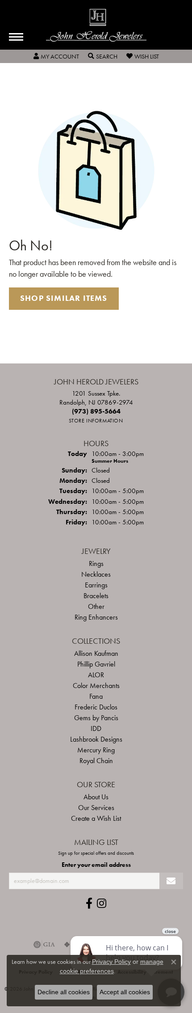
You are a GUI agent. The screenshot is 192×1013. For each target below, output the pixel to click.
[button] (56, 56)
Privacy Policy (111, 961)
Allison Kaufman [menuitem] (96, 653)
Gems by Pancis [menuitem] (96, 717)
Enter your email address (96, 865)
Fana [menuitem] (96, 696)
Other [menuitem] (96, 606)
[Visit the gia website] (44, 944)
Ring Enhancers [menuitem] (96, 617)
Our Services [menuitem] (96, 807)
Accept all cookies (125, 992)
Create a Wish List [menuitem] (96, 818)
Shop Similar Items (64, 298)
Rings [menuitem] (96, 563)
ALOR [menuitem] (96, 675)
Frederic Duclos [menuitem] (96, 707)
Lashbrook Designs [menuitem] (96, 739)
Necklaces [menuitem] (96, 574)
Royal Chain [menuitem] (96, 760)
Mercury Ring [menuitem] (96, 750)
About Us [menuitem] (96, 797)
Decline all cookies (64, 992)
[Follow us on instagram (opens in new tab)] (101, 903)
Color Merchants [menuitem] (96, 685)
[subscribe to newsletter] (171, 881)
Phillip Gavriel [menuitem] (96, 664)
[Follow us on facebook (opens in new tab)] (89, 903)
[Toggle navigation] (16, 37)
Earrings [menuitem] (96, 585)
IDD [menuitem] (96, 728)
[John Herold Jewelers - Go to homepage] (96, 25)
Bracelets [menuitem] (96, 595)
